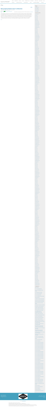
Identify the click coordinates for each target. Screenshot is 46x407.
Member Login (27, 0)
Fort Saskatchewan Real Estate (39, 310)
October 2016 (37, 159)
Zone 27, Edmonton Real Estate (39, 363)
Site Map (42, 2)
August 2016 (36, 161)
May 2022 (36, 73)
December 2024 (37, 36)
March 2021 (36, 90)
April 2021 (36, 89)
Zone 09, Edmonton (37, 350)
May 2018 (36, 134)
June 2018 (36, 132)
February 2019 (37, 123)
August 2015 (36, 177)
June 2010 (36, 259)
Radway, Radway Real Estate (39, 318)
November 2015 (37, 173)
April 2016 (36, 167)
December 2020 (37, 94)
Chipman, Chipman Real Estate (39, 307)
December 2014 (37, 188)
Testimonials (26, 2)
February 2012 (37, 233)
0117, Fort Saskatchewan (38, 288)
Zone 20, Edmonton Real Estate (39, 358)
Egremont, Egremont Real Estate (39, 308)
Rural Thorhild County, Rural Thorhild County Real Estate (40, 332)
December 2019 (37, 110)
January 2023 (37, 64)
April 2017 (36, 151)
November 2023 (37, 52)
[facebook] (1, 397)
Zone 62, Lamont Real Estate (39, 386)
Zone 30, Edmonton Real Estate (39, 367)
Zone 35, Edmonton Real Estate (39, 368)
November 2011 (37, 237)
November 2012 (37, 221)
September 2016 (37, 160)
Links (31, 2)
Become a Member (36, 2)
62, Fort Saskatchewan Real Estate (39, 296)
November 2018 (37, 126)
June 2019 (36, 118)
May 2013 (36, 213)
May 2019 (36, 119)
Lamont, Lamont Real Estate (38, 316)
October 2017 (37, 143)
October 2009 (37, 270)
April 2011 (36, 246)
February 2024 (37, 48)
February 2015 (37, 185)
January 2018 (37, 139)
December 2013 (37, 204)
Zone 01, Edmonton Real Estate (39, 342)
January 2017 (37, 155)
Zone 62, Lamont (37, 385)
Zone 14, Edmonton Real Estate (39, 355)
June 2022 (36, 72)
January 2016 (37, 171)
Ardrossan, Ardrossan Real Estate (39, 300)
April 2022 (36, 74)
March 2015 (36, 184)
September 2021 (37, 82)
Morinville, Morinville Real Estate (39, 317)
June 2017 (36, 148)
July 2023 (36, 56)
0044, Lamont (37, 287)
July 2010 (36, 258)
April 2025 (36, 32)
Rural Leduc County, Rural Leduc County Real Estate (39, 324)
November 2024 (37, 37)
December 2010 (37, 251)
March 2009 (36, 279)
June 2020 (36, 102)
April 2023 (36, 60)
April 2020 (36, 105)
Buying (20, 0)
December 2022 (37, 65)
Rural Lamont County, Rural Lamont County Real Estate (39, 322)
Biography (32, 0)
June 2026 (36, 16)
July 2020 (36, 101)
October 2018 (37, 127)
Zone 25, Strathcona (37, 359)
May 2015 (36, 181)
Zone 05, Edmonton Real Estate (39, 346)
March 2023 (36, 61)
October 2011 (37, 238)
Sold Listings (36, 11)
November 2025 (37, 24)
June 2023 (36, 57)
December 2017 (37, 140)
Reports (13, 2)
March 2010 (36, 263)
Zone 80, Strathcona (37, 389)
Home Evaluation (19, 2)
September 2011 (37, 239)
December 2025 (37, 23)
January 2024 (37, 49)
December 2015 (37, 172)
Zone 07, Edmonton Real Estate (39, 347)
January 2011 (37, 250)
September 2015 (37, 176)
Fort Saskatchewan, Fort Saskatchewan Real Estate (38, 312)
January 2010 (37, 266)
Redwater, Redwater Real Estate (39, 320)
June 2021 (36, 86)
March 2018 (36, 136)
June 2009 (36, 275)
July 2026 (36, 15)
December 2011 (37, 235)
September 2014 (37, 192)
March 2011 (36, 247)
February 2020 (37, 107)
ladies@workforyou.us (3, 396)
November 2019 (37, 111)
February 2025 (37, 35)
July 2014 (36, 194)
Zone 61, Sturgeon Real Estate (39, 380)
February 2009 (37, 280)
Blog (44, 0)
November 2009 (37, 268)
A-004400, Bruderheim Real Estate (39, 298)
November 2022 (37, 66)
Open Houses (37, 9)
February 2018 (37, 138)
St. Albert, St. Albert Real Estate (39, 336)
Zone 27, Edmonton (37, 362)
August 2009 (36, 272)
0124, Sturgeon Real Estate (38, 292)
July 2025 (36, 28)
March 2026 (36, 20)
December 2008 (37, 283)
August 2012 (36, 225)
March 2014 (36, 200)
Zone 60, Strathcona (37, 375)
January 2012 (37, 234)
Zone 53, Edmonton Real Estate (39, 372)
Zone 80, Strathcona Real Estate (39, 390)
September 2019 (37, 114)
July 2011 (36, 242)
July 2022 (36, 70)
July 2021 (36, 85)
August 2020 (36, 99)
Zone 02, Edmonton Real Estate (39, 343)
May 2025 (36, 31)
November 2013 (37, 205)
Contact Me (36, 0)
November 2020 (37, 95)
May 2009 (36, 276)
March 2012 (36, 231)
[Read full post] (7, 11)
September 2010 (37, 255)
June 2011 (36, 243)
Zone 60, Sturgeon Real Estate (39, 379)
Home (13, 0)
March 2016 (36, 168)
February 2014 (37, 201)
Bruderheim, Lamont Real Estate (39, 306)
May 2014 (36, 197)
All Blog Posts (37, 7)
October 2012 (37, 222)
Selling (23, 0)
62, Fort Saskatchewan (38, 294)
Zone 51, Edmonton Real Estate (39, 371)
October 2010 (37, 254)
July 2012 (36, 226)
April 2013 (36, 214)
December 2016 (37, 156)
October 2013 (37, 206)
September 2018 (37, 128)
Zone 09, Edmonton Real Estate (39, 351)
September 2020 (37, 98)
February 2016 (37, 169)
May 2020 (36, 103)
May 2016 (36, 165)
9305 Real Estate (37, 297)
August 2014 (36, 193)
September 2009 (37, 271)
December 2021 (37, 78)
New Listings (36, 8)
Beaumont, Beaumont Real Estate (39, 301)
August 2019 (36, 115)
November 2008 (37, 284)
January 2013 (37, 218)
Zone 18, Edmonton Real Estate (39, 356)
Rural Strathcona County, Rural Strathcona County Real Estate (39, 326)
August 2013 (36, 209)
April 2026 (36, 19)
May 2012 (36, 229)
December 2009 (37, 267)
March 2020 (36, 106)
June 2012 (36, 227)
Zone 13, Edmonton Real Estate (6, 10)
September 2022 (37, 68)
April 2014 (36, 198)
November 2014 (37, 189)
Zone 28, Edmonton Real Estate (39, 364)
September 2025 (37, 27)
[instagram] (2, 397)
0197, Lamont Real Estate (38, 293)
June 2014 (36, 196)
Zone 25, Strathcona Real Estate (39, 360)
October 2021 (37, 81)
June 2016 (36, 164)
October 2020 (37, 97)
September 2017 (37, 144)
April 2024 (36, 45)
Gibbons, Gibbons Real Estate (39, 313)
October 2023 (37, 53)
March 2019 (36, 122)
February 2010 (37, 264)
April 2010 (36, 262)
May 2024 (36, 44)
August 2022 (36, 69)
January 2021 (37, 93)
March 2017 (36, 152)
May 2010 (36, 260)
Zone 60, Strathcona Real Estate (39, 376)
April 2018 (36, 135)
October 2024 (37, 39)
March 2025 (36, 33)
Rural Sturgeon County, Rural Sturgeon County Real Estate (39, 330)
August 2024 (36, 40)
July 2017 (36, 147)
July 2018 (36, 131)
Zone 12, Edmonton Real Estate (39, 352)
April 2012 (36, 230)
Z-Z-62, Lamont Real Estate (38, 339)
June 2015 (36, 180)
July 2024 (36, 41)
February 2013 (37, 217)
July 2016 (36, 163)
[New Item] (40, 0)
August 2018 (36, 130)
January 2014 (37, 202)
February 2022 (37, 77)
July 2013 (36, 210)
